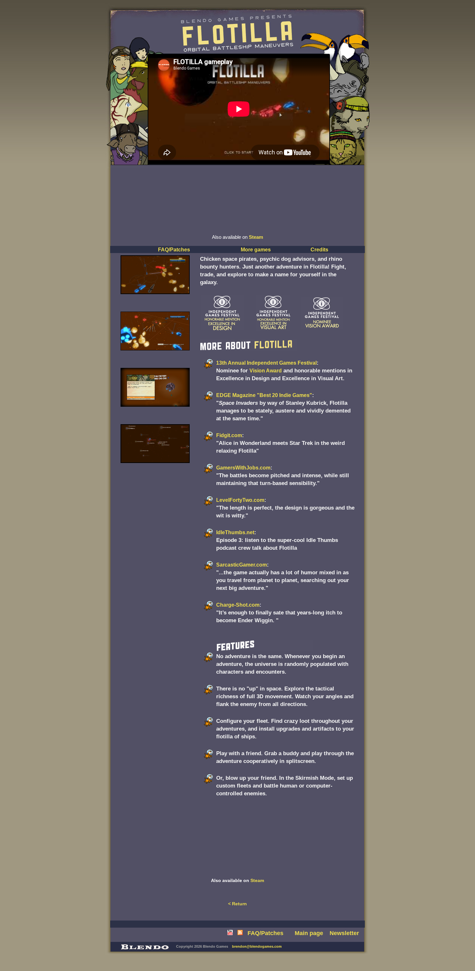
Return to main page (212, 20)
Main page (309, 933)
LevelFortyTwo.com (240, 500)
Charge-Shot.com (237, 605)
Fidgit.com (229, 435)
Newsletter (344, 933)
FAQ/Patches (174, 249)
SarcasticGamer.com (241, 565)
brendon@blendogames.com (257, 946)
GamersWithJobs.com (243, 467)
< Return (237, 903)
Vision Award (265, 370)
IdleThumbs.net (235, 532)
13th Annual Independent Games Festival (266, 363)
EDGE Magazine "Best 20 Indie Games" (264, 395)
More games (256, 249)
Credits (319, 249)
